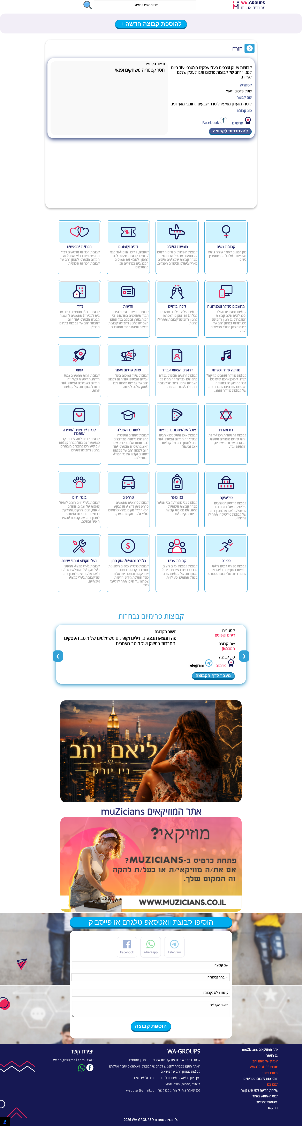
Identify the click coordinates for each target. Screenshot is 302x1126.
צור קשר (272, 1108)
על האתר (272, 1056)
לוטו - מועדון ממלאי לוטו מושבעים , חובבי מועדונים (211, 104)
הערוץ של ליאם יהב (265, 1061)
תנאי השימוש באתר (265, 1096)
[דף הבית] (251, 5)
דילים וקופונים (225, 635)
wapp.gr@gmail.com (142, 1090)
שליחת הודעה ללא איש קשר (259, 1090)
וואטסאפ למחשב (267, 1102)
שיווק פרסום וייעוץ (239, 91)
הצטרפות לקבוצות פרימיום (260, 1079)
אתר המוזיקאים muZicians (260, 1050)
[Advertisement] (151, 177)
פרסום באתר (270, 1073)
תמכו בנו (272, 1084)
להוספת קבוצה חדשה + (151, 24)
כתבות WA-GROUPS (264, 1067)
